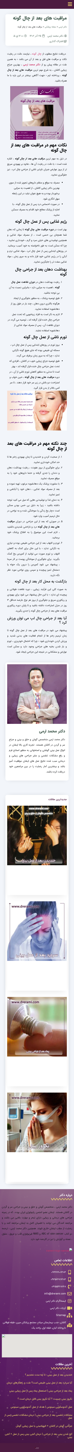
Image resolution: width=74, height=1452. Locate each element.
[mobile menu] (70, 4)
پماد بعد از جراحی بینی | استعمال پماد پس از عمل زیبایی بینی (40, 1391)
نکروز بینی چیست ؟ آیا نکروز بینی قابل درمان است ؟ (45, 1399)
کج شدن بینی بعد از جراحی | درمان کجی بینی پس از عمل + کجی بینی (38, 1435)
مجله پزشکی (50, 27)
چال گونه (36, 54)
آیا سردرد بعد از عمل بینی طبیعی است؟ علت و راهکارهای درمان (39, 1383)
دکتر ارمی (63, 27)
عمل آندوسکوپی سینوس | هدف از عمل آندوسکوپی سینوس (41, 1407)
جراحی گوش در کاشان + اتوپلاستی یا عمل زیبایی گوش (44, 1426)
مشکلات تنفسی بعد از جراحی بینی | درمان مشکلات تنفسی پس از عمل (38, 1416)
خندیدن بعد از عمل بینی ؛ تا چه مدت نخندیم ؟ (48, 1375)
